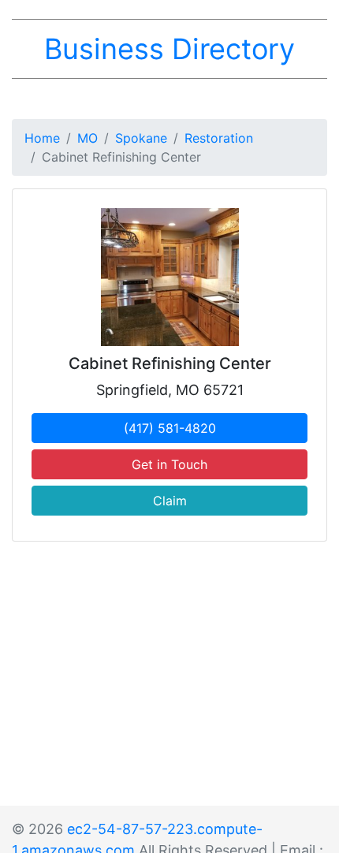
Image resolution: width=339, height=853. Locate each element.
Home (42, 138)
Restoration (218, 138)
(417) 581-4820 (170, 428)
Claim (170, 500)
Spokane (141, 138)
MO (87, 138)
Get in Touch (169, 464)
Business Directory (169, 49)
